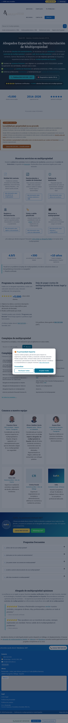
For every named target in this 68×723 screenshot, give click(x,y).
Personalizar (18, 366)
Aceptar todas (44, 371)
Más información (44, 362)
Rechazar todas (24, 371)
